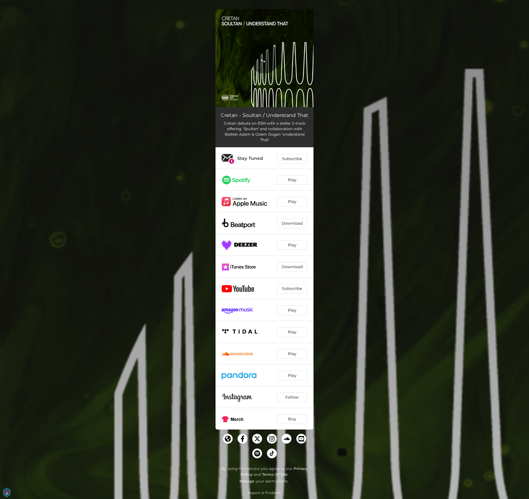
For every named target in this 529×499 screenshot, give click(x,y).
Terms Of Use (275, 474)
